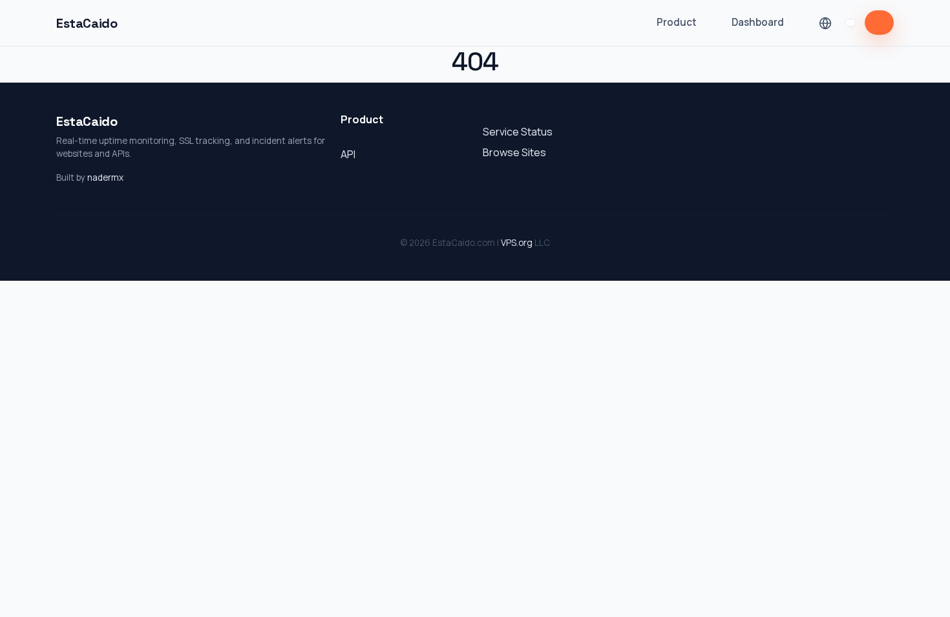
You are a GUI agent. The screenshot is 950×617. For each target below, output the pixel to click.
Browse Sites (514, 152)
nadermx (105, 177)
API (348, 154)
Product (677, 22)
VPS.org (517, 242)
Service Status (518, 132)
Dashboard (758, 22)
